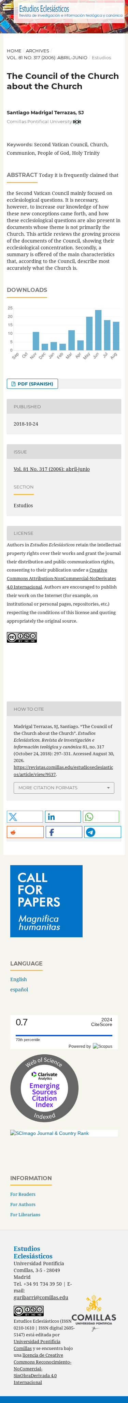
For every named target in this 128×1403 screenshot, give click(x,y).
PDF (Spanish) (34, 383)
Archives (37, 50)
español (19, 989)
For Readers (22, 1194)
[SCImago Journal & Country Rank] (49, 1133)
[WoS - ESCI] (44, 1120)
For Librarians (25, 1214)
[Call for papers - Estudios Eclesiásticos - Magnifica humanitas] (46, 935)
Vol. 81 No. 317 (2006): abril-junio (47, 57)
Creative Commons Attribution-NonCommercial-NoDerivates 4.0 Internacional (61, 578)
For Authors (22, 1204)
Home (14, 50)
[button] (25, 817)
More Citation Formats (47, 787)
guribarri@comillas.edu (41, 1297)
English (18, 979)
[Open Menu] (7, 7)
